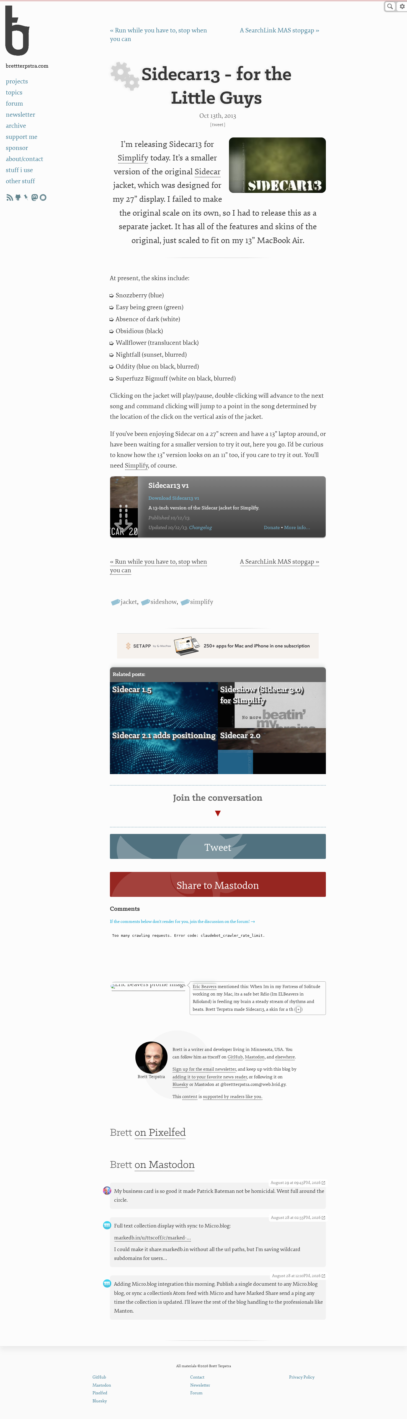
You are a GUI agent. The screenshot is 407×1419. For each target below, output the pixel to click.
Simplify (133, 158)
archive (16, 126)
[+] (298, 1009)
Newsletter (200, 1385)
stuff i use (19, 170)
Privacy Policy (302, 1377)
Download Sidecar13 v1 (173, 498)
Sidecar (208, 172)
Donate (272, 527)
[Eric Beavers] (148, 986)
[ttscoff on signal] (43, 197)
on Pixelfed (160, 1133)
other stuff (20, 181)
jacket (129, 602)
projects (17, 81)
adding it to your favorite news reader (209, 1077)
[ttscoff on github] (18, 197)
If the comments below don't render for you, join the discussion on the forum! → (182, 921)
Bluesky (180, 1084)
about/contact (24, 159)
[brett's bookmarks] (26, 197)
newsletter (20, 115)
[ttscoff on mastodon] (34, 197)
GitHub (235, 1057)
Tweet (217, 124)
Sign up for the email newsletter (204, 1069)
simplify (201, 602)
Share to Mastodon (218, 885)
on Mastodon (165, 1165)
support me (21, 137)
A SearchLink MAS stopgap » (279, 30)
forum (14, 104)
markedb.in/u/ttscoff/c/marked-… (152, 1237)
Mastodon (255, 1057)
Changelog (200, 527)
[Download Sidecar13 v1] (124, 506)
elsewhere (285, 1057)
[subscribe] (10, 197)
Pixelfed (99, 1393)
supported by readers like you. (232, 1096)
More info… (297, 527)
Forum (196, 1393)
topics (14, 92)
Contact (197, 1377)
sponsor (17, 148)
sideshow (164, 602)
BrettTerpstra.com (27, 66)
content (189, 1096)
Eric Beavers (205, 986)
